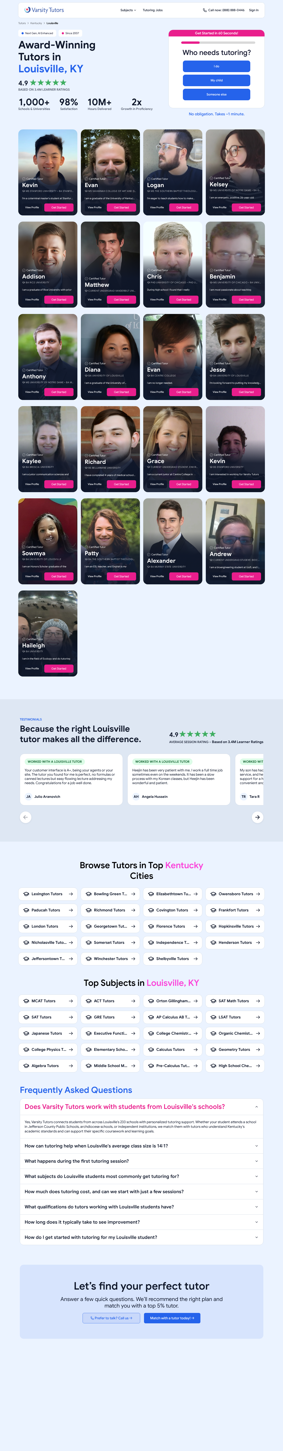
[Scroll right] (257, 817)
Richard (95, 462)
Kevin (30, 185)
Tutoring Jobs (153, 10)
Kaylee (31, 461)
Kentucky (36, 23)
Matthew (97, 285)
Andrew (221, 554)
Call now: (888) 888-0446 (226, 10)
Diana (92, 370)
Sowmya (33, 553)
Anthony (34, 376)
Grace (155, 461)
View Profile (32, 207)
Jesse (218, 370)
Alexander (161, 561)
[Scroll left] (25, 817)
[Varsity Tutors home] (44, 10)
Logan (155, 185)
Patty (92, 553)
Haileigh (33, 645)
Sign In (254, 10)
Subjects (127, 10)
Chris (154, 277)
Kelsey (219, 184)
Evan (91, 185)
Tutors (22, 23)
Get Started (58, 207)
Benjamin (222, 277)
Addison (33, 277)
